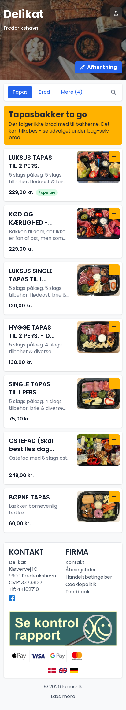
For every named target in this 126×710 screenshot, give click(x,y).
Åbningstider (80, 569)
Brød (44, 91)
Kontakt (75, 562)
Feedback (77, 591)
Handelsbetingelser (88, 577)
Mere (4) (72, 91)
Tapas (20, 91)
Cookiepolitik (80, 584)
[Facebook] (12, 598)
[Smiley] (63, 628)
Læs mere (63, 696)
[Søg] (113, 92)
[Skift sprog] (52, 670)
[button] (63, 175)
